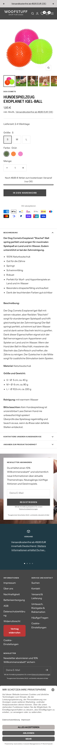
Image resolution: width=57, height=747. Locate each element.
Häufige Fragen (39, 617)
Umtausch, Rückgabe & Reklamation (38, 608)
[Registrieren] (47, 670)
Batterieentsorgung (14, 600)
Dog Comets (10, 92)
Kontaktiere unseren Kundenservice (23, 437)
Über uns (8, 588)
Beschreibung (11, 233)
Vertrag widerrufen (14, 630)
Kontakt (35, 588)
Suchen (35, 582)
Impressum (10, 582)
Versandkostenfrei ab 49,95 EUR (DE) (28, 3)
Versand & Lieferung (37, 596)
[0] (42, 13)
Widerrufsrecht (12, 621)
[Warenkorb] (47, 13)
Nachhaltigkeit (12, 594)
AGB (6, 605)
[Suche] (32, 13)
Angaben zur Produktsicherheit (20, 444)
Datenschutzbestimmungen (28, 509)
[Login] (37, 13)
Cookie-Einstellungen (11, 642)
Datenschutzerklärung (14, 613)
